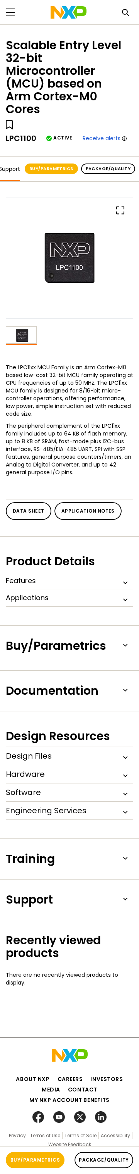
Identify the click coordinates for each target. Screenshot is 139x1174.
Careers (70, 1079)
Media (51, 1089)
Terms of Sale (80, 1135)
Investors (106, 1079)
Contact (82, 1089)
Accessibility (115, 1135)
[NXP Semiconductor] (68, 12)
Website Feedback (69, 1144)
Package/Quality (108, 168)
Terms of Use (45, 1135)
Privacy (17, 1135)
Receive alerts (101, 138)
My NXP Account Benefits (69, 1100)
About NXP (32, 1079)
